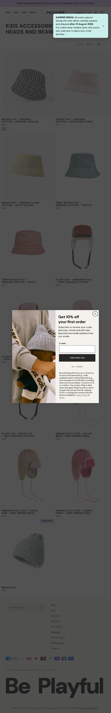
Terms (62, 397)
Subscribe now (77, 357)
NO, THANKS (77, 367)
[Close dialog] (95, 313)
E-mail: (62, 343)
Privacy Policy (82, 395)
